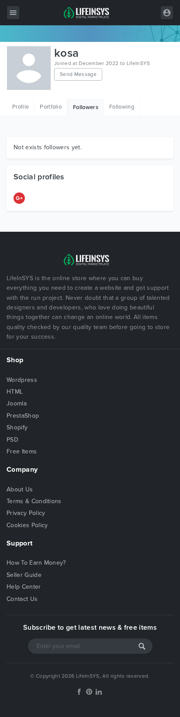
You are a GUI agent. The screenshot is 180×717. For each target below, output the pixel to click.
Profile (20, 106)
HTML (15, 391)
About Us (20, 489)
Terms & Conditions (34, 501)
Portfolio (51, 106)
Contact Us (22, 599)
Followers (85, 107)
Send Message (78, 74)
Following (121, 106)
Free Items (22, 451)
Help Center (24, 586)
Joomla (17, 403)
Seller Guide (24, 575)
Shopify (17, 427)
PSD (12, 439)
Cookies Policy (27, 525)
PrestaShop (23, 415)
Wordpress (22, 380)
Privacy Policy (26, 513)
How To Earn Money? (36, 562)
